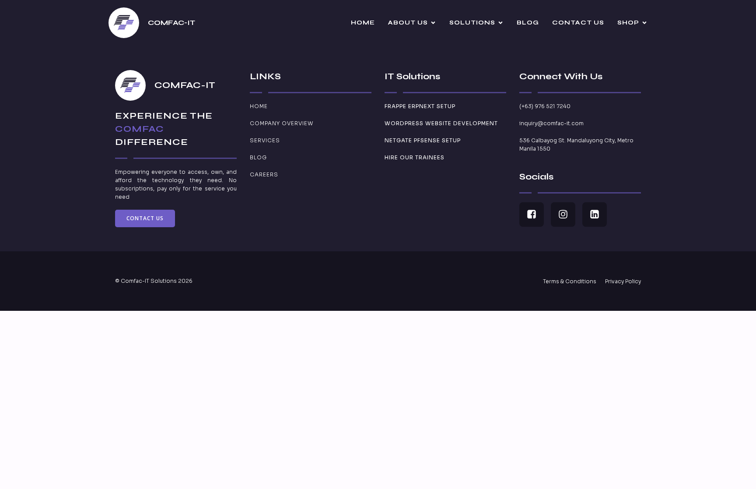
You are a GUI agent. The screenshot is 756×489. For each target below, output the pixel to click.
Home (363, 22)
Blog (528, 22)
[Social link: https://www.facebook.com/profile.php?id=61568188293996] (535, 214)
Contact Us (578, 22)
